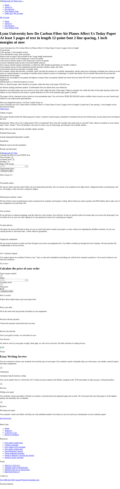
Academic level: (6, 282)
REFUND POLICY (12, 472)
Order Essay (4, 109)
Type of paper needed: (8, 274)
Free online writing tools (14, 443)
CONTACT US (11, 433)
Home (7, 5)
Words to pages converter (14, 458)
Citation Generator (11, 445)
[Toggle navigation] (23, 1)
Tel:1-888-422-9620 (7, 480)
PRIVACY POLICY (12, 466)
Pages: (2, 278)
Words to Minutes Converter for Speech (19, 455)
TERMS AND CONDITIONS (16, 468)
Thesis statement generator (14, 453)
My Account (18, 13)
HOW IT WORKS (12, 435)
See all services (5, 418)
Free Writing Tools (12, 11)
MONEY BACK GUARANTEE (17, 470)
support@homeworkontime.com (27, 480)
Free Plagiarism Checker (14, 451)
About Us (8, 7)
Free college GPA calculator (15, 447)
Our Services (9, 9)
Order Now (9, 13)
